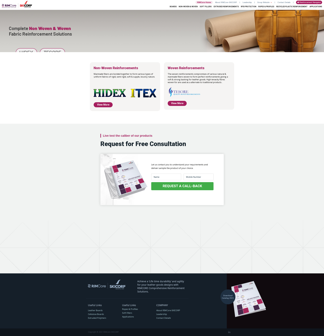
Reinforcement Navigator (310, 2)
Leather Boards (95, 310)
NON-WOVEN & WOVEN (188, 6)
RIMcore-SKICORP (111, 332)
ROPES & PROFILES (266, 6)
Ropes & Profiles (130, 309)
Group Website (263, 2)
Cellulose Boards (96, 314)
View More (103, 105)
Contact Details (284, 2)
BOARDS (173, 6)
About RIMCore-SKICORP (226, 2)
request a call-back (182, 186)
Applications (316, 6)
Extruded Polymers (97, 318)
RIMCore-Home (204, 2)
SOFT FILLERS (206, 6)
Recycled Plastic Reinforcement (292, 6)
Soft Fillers (127, 313)
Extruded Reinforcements (226, 6)
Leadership (247, 2)
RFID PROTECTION (248, 6)
